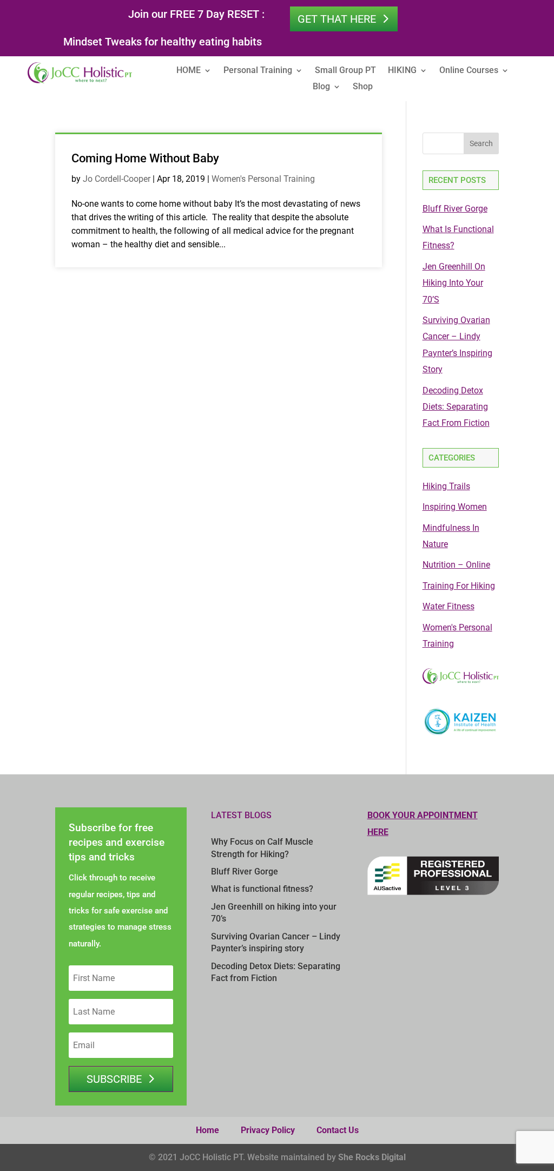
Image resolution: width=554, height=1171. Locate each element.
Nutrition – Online (456, 565)
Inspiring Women (455, 507)
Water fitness (448, 606)
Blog (321, 87)
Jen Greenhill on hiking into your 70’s (454, 283)
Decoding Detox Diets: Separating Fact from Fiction (456, 407)
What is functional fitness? (262, 889)
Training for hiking (459, 586)
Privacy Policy (268, 1130)
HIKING (402, 71)
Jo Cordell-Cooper (116, 179)
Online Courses (468, 71)
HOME (188, 71)
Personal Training (257, 71)
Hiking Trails (446, 486)
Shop (363, 87)
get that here (337, 18)
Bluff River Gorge (455, 208)
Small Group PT (345, 71)
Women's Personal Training (263, 179)
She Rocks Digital (372, 1157)
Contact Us (337, 1130)
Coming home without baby (145, 158)
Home (207, 1130)
